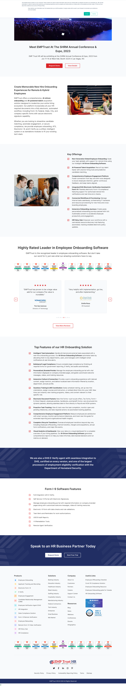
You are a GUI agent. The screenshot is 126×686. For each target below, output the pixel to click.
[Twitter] (54, 668)
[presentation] (57, 317)
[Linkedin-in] (63, 668)
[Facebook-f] (58, 668)
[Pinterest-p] (72, 668)
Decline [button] (94, 13)
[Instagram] (68, 668)
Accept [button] (86, 13)
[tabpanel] (40, 298)
